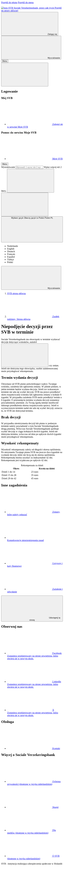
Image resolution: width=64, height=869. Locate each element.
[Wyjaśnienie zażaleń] (24, 355)
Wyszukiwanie (8, 167)
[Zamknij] (24, 74)
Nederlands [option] (12, 246)
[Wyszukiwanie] (30, 181)
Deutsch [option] (11, 251)
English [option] (10, 248)
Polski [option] (10, 262)
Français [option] (11, 254)
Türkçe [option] (10, 259)
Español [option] (11, 257)
